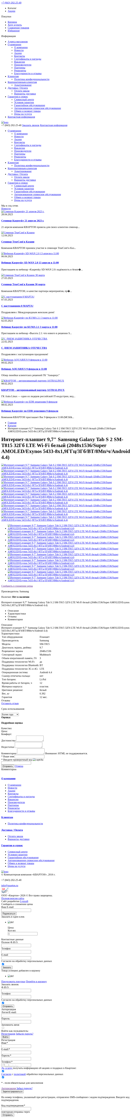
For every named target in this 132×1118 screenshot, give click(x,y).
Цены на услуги (23, 114)
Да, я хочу (7, 1068)
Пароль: (5, 1018)
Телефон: (7, 1061)
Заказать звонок (30, 125)
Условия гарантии (24, 102)
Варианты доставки (25, 93)
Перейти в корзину (36, 981)
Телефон (6, 948)
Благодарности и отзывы (28, 73)
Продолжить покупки (13, 981)
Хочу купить (15, 24)
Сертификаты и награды (27, 59)
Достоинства (8, 740)
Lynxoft (24, 901)
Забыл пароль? (24, 1088)
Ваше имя (7, 756)
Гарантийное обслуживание (29, 105)
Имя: (4, 1043)
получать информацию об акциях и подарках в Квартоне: (38, 1068)
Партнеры (19, 67)
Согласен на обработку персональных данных (26, 961)
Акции (11, 11)
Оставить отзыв (10, 703)
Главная (12, 422)
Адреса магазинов (18, 41)
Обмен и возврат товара (27, 111)
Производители (22, 64)
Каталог (12, 425)
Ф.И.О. (5, 987)
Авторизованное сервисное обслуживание (37, 108)
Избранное (14, 30)
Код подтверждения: (13, 1105)
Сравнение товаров (18, 27)
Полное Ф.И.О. (9, 942)
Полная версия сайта (12, 898)
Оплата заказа (21, 90)
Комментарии (8, 753)
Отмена (19, 766)
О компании (14, 44)
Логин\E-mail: (8, 1012)
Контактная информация (21, 116)
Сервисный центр (24, 99)
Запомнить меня (10, 1024)
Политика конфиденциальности (31, 79)
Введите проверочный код (16, 759)
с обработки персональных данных (32, 1074)
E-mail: (5, 1049)
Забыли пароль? (24, 1033)
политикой (20, 1074)
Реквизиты (20, 70)
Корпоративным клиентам (22, 82)
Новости (19, 50)
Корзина (12, 22)
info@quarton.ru (9, 885)
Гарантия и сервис (18, 96)
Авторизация (8, 1088)
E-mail (4, 954)
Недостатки (7, 747)
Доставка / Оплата (18, 88)
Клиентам (13, 76)
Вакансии (19, 61)
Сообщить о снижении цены (17, 586)
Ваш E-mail (7, 907)
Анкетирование (23, 85)
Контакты (19, 56)
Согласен (6, 1074)
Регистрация (8, 1033)
